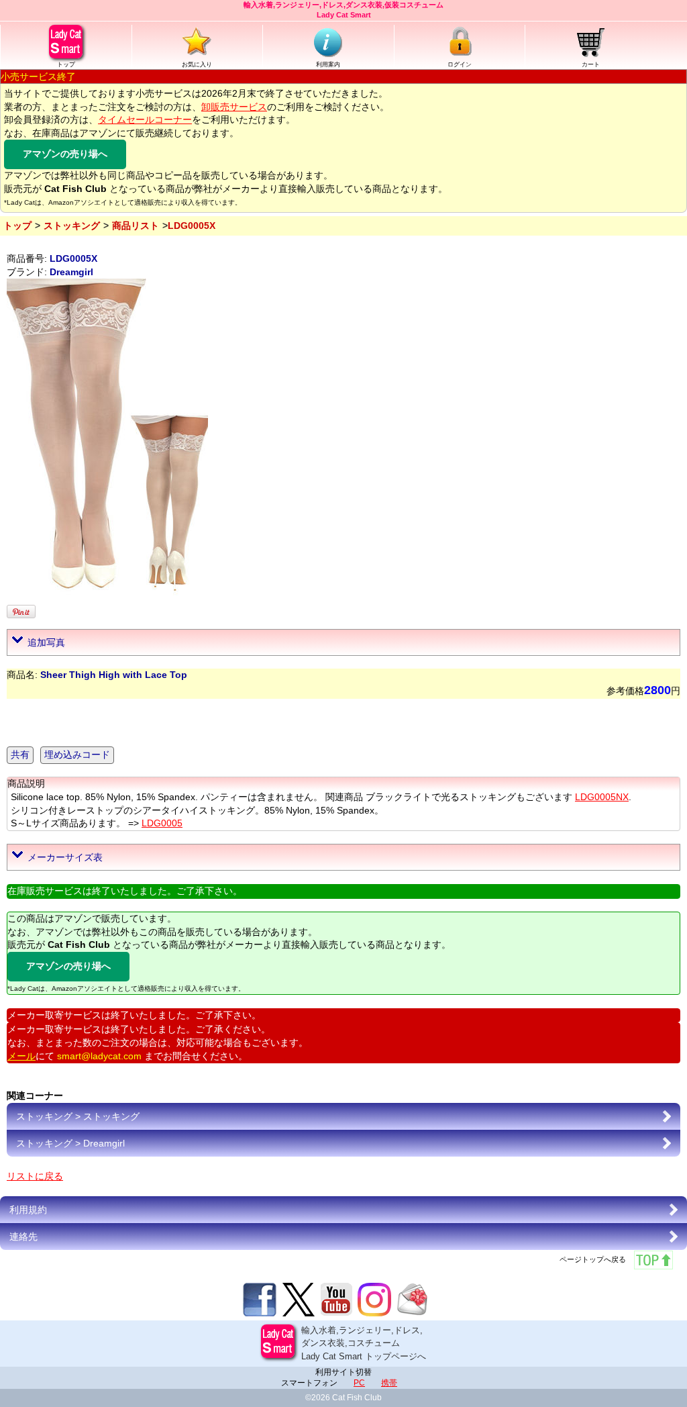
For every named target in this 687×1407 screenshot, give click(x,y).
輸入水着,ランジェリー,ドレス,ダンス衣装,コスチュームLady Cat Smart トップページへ (363, 1343)
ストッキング (72, 225)
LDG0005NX (602, 796)
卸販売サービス (234, 106)
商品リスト (135, 225)
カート (591, 64)
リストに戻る (35, 1176)
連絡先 (23, 1236)
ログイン (459, 64)
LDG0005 (162, 823)
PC (359, 1383)
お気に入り (197, 64)
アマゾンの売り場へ (65, 153)
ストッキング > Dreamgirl (70, 1143)
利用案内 (328, 64)
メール (21, 1056)
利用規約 (28, 1209)
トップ (66, 64)
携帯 (389, 1383)
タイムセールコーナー (145, 119)
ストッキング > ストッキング (78, 1116)
